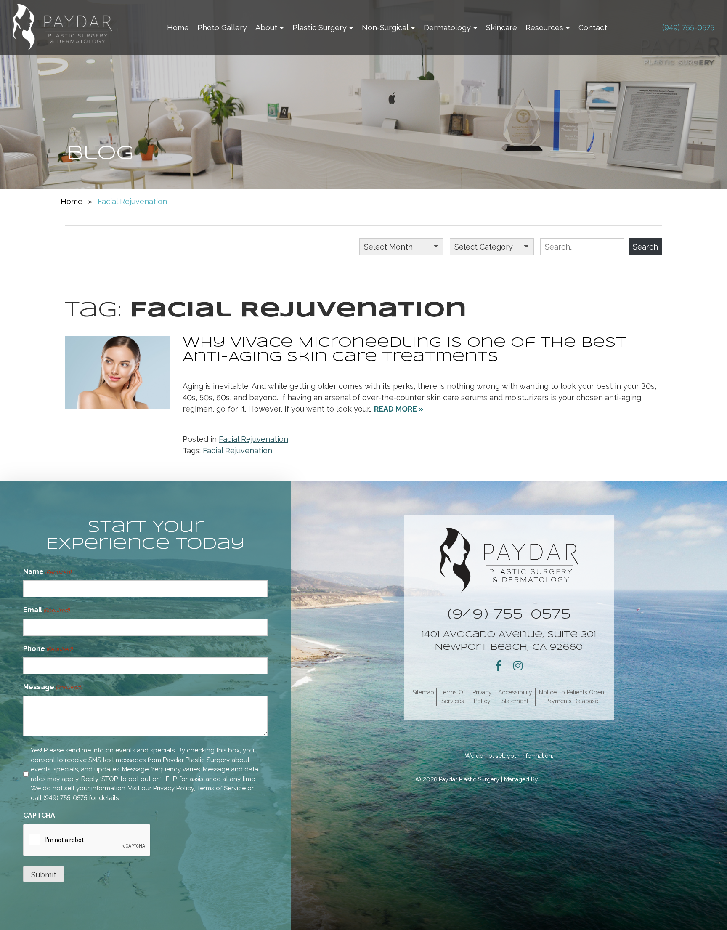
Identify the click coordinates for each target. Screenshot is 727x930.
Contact (592, 27)
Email (46, 610)
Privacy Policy (173, 788)
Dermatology (447, 27)
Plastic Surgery (319, 27)
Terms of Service (221, 788)
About (266, 27)
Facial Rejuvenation (253, 439)
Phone (47, 649)
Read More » (399, 408)
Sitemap (423, 692)
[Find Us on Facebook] (499, 666)
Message (52, 687)
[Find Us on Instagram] (518, 666)
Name (47, 572)
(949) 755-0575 (688, 27)
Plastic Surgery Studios (571, 779)
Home (178, 27)
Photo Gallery (222, 27)
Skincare (501, 27)
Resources (544, 27)
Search (645, 246)
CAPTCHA (39, 815)
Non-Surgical (385, 27)
